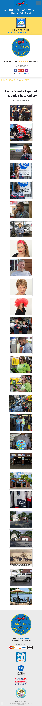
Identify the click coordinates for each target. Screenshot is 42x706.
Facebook (15, 70)
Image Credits (21, 704)
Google (19, 70)
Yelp (22, 70)
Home (4, 80)
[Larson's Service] (21, 47)
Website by (21, 702)
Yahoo (26, 70)
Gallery (24, 80)
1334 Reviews (33, 61)
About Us (13, 80)
